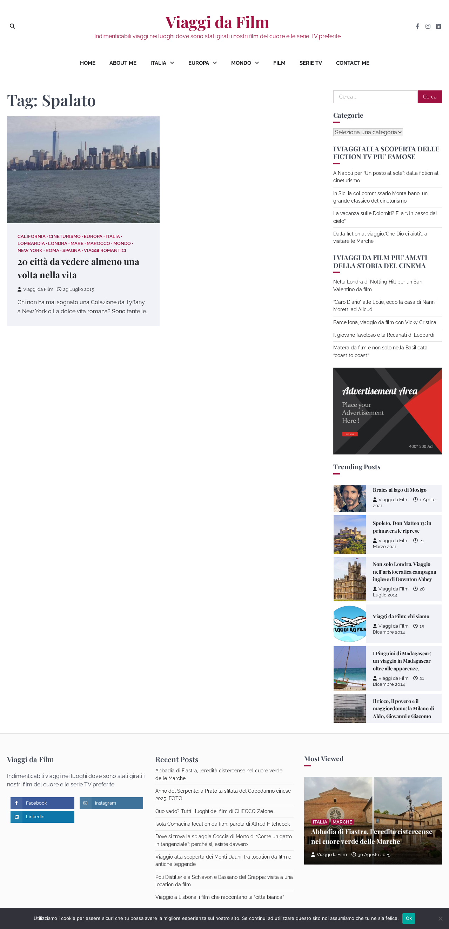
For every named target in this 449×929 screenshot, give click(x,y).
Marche (342, 822)
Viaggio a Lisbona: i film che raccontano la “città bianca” (219, 897)
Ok (409, 918)
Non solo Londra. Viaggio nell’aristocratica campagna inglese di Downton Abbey (404, 571)
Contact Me (352, 63)
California (32, 236)
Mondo (241, 63)
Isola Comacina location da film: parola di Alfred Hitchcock (222, 824)
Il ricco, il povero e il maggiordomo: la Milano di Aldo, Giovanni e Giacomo (403, 708)
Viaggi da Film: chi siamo (401, 616)
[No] (440, 918)
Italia (158, 63)
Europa (198, 63)
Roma (52, 250)
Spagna (71, 250)
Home (87, 63)
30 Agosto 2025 (374, 854)
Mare (77, 243)
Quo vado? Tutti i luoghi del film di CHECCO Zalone (214, 811)
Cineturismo (65, 236)
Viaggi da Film (217, 21)
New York (30, 250)
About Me (122, 63)
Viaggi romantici (105, 250)
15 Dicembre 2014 (398, 628)
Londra (57, 243)
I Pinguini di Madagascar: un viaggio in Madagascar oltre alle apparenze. (402, 661)
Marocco (98, 243)
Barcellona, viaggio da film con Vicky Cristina (384, 322)
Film (279, 63)
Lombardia (31, 243)
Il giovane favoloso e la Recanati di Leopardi (383, 335)
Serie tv (311, 63)
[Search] (12, 26)
